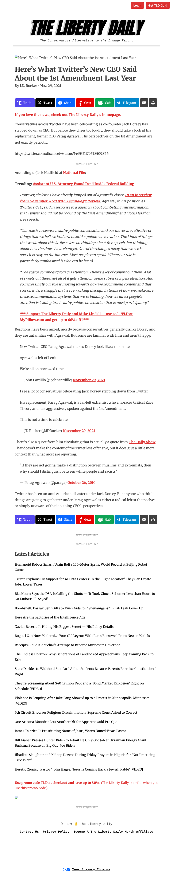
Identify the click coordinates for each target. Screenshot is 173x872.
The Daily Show (142, 442)
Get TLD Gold (157, 5)
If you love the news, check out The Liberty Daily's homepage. (68, 114)
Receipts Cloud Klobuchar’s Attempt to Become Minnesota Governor (67, 645)
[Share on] (144, 102)
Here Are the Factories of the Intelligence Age (50, 617)
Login (137, 5)
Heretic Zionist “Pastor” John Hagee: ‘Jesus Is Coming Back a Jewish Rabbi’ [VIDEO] (79, 769)
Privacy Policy (56, 832)
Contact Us (29, 832)
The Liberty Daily (88, 27)
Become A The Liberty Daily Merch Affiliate (113, 832)
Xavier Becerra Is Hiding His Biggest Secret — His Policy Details (64, 627)
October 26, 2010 (82, 482)
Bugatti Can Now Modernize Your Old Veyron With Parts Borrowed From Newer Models (82, 636)
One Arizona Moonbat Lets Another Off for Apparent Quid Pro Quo (66, 722)
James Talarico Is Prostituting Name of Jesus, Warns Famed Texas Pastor (70, 731)
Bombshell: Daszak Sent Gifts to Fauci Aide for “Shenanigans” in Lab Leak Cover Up (79, 608)
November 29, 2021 (89, 380)
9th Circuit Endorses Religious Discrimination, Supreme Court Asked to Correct (76, 712)
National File (74, 172)
